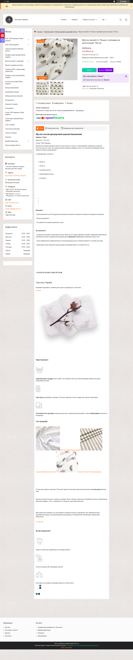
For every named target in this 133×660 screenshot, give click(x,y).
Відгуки (7, 633)
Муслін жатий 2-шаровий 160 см (66, 32)
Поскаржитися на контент (74, 645)
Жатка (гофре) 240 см (12, 145)
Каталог (40, 32)
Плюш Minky (9, 108)
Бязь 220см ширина (12, 44)
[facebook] (37, 594)
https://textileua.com (12, 203)
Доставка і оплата (11, 630)
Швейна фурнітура (11, 141)
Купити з (102, 70)
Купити (89, 70)
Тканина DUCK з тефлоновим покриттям (15, 70)
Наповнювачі (9, 100)
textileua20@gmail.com (13, 209)
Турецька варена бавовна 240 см (14, 50)
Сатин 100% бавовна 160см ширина (14, 113)
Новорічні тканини (11, 104)
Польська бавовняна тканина (70, 450)
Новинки (74, 19)
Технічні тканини (11, 133)
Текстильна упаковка (12, 129)
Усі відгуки (39, 522)
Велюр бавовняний (11, 88)
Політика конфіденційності (91, 645)
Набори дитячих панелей (13, 96)
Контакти (8, 636)
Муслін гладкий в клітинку (14, 65)
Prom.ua (76, 643)
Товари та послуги (89, 19)
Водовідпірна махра (12, 92)
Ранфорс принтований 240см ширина (15, 56)
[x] (39, 594)
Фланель (8, 137)
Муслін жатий (49, 32)
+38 (42, 272)
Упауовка (41, 633)
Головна (63, 19)
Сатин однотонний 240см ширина (14, 83)
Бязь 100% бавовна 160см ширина (14, 39)
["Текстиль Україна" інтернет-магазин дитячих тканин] (9, 20)
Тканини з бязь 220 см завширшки (89, 472)
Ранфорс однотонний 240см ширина (15, 76)
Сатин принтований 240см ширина (14, 119)
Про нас (7, 627)
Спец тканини (10, 125)
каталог (38, 290)
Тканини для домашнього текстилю (50, 627)
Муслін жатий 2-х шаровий (14, 61)
